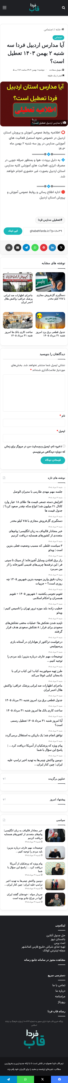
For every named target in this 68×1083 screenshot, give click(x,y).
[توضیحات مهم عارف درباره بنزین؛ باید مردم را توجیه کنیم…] (55, 852)
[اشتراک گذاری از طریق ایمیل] (17, 247)
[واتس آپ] (35, 247)
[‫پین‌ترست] (43, 247)
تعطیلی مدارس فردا (49, 220)
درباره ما (60, 991)
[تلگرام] (26, 247)
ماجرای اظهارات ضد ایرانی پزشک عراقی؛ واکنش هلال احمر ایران (18, 299)
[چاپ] (9, 247)
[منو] (4, 9)
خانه (58, 30)
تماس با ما (58, 985)
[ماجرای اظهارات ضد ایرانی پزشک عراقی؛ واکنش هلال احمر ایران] (18, 282)
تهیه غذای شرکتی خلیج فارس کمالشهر (43, 947)
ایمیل (61, 431)
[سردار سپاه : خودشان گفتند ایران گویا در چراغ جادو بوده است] (55, 899)
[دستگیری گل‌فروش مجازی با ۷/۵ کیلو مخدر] (50, 282)
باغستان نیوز (58, 939)
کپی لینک (13, 231)
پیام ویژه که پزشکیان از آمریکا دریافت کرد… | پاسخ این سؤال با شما (24, 867)
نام (62, 416)
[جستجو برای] (63, 9)
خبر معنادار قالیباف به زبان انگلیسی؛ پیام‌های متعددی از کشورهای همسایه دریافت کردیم (23, 834)
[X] (61, 247)
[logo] (34, 8)
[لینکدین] (52, 247)
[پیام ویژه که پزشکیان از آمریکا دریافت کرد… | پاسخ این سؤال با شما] (55, 868)
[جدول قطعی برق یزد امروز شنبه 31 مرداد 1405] (50, 320)
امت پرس (59, 943)
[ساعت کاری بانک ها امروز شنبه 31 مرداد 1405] (18, 320)
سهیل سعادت (55, 70)
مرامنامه (60, 996)
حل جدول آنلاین (55, 935)
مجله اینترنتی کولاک (54, 951)
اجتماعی (48, 30)
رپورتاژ (61, 1002)
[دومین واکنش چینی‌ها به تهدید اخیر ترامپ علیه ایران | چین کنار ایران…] (55, 884)
